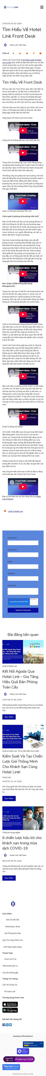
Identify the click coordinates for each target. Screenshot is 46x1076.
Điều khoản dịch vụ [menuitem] (10, 966)
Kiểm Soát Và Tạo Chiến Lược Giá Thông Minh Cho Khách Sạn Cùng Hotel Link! (22, 764)
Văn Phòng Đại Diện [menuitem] (12, 933)
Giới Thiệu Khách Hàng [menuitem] (13, 947)
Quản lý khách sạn (15, 511)
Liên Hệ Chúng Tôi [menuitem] (9, 984)
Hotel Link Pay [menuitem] (10, 959)
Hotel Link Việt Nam (18, 45)
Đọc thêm (9, 717)
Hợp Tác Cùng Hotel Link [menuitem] (12, 940)
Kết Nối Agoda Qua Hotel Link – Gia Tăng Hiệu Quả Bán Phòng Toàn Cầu (20, 679)
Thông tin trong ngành (11, 832)
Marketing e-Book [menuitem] (12, 926)
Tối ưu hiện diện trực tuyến (28, 751)
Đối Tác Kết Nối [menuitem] (12, 919)
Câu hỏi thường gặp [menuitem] (10, 972)
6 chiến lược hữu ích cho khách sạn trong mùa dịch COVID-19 (22, 843)
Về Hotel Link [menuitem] (9, 991)
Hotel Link (6, 777)
